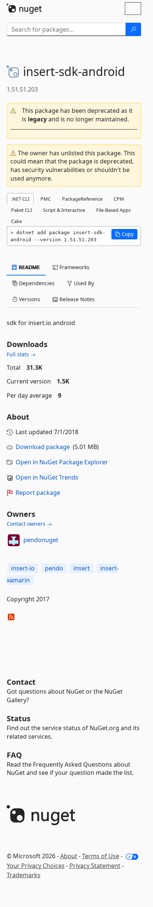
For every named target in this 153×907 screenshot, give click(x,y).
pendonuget (40, 540)
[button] (73, 115)
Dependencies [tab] (36, 283)
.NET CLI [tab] (20, 198)
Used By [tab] (83, 283)
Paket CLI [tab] (21, 210)
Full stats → (21, 354)
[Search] (133, 29)
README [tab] (28, 267)
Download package (43, 447)
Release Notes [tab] (76, 299)
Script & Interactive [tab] (64, 210)
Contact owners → (29, 523)
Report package (38, 492)
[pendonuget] (13, 540)
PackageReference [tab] (82, 198)
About (68, 856)
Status (18, 718)
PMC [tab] (45, 198)
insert (82, 568)
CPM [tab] (119, 198)
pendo (54, 568)
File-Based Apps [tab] (113, 210)
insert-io (23, 568)
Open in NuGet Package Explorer (62, 462)
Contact (21, 682)
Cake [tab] (16, 221)
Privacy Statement (94, 866)
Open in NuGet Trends (47, 477)
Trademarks (23, 875)
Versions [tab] (28, 299)
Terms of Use (100, 856)
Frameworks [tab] (73, 267)
